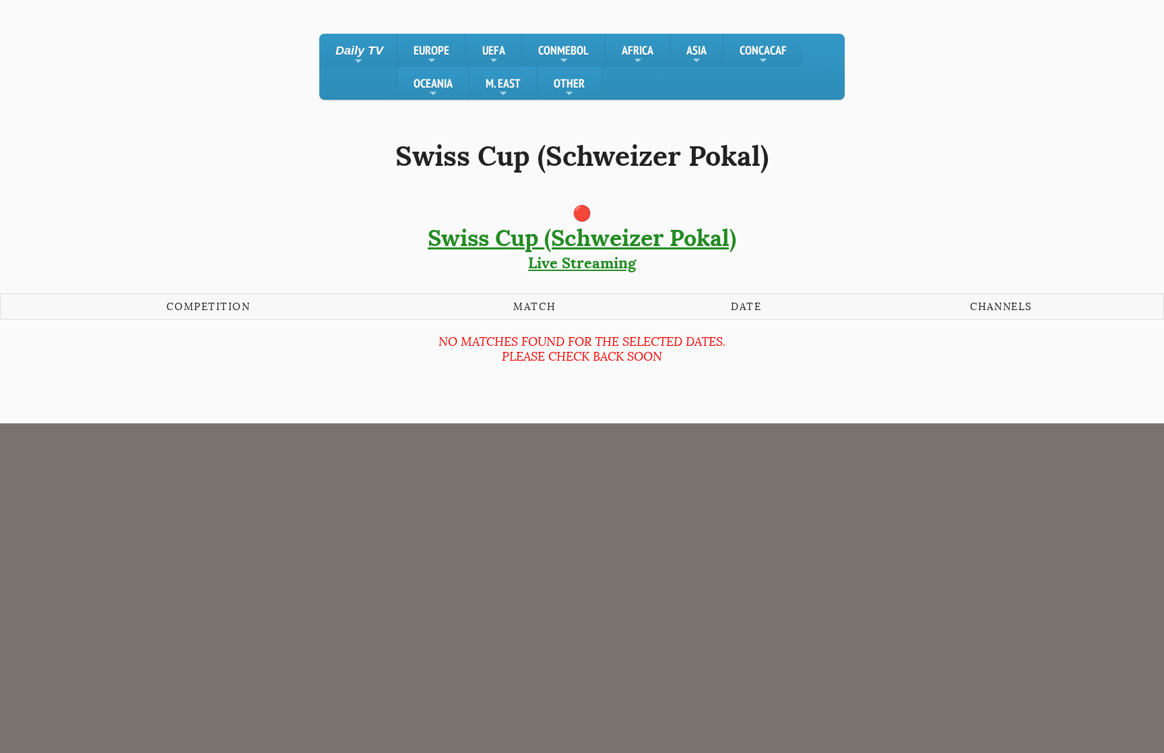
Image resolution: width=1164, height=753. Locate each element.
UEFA (493, 54)
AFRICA (637, 54)
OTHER (569, 88)
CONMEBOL (563, 54)
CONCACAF (763, 54)
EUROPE (431, 54)
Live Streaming (582, 248)
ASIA (696, 54)
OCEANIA (433, 88)
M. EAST (503, 88)
